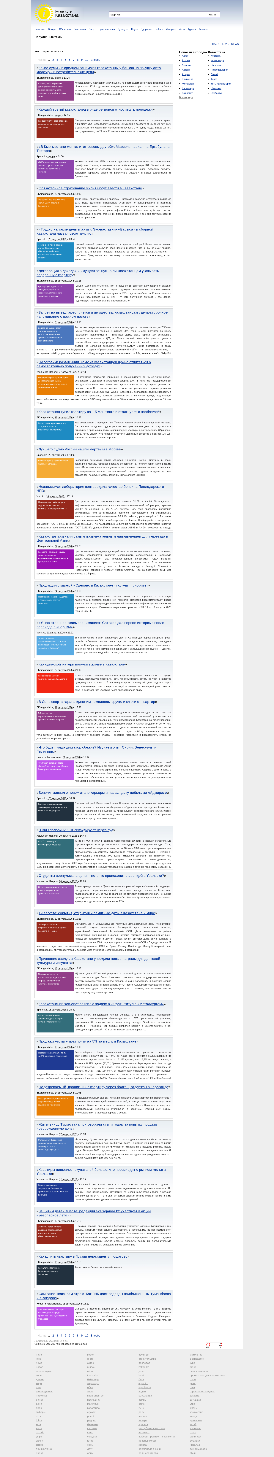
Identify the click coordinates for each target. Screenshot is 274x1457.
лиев (39, 1407)
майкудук (92, 1403)
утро (192, 1403)
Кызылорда (217, 60)
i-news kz (41, 1395)
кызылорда (145, 1395)
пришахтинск (44, 1448)
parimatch (195, 1436)
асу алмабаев (198, 1448)
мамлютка (196, 1354)
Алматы (186, 65)
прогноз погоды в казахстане (207, 1375)
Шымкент (216, 88)
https (39, 1420)
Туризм (192, 29)
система (92, 1428)
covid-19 (143, 1354)
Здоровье (146, 29)
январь (142, 1420)
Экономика (80, 29)
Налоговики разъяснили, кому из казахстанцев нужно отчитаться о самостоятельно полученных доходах (94, 364)
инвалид (195, 1444)
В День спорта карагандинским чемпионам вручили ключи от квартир (97, 702)
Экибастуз (216, 93)
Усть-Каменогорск (221, 83)
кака (38, 1424)
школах (142, 1416)
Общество (65, 29)
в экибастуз (197, 1358)
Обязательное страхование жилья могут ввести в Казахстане (90, 188)
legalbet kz (144, 1387)
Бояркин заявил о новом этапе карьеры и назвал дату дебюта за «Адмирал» (103, 793)
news (39, 1362)
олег (192, 1387)
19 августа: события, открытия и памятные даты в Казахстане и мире (97, 913)
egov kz (143, 1383)
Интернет (171, 29)
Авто (182, 29)
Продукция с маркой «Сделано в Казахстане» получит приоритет (93, 585)
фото (90, 1358)
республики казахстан (151, 1428)
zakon (39, 1440)
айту (90, 1391)
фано (193, 1366)
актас (90, 1362)
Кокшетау (187, 93)
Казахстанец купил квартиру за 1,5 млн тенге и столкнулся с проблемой (99, 412)
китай (193, 1424)
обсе (90, 1387)
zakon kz (143, 1366)
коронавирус (43, 1370)
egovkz (91, 1411)
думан (40, 1379)
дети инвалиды (199, 1370)
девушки (195, 1440)
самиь (142, 1399)
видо (39, 1383)
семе (141, 1403)
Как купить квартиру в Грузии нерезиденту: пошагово (83, 1256)
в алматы (195, 1428)
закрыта (194, 1395)
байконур (93, 1379)
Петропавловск (219, 69)
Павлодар (216, 65)
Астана (186, 69)
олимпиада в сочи (149, 1448)
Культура (123, 29)
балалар (92, 1424)
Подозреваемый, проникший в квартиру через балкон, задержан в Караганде (103, 1087)
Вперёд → (97, 59)
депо (141, 1370)
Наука (134, 29)
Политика (39, 29)
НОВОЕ (223, 43)
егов (38, 1387)
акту (38, 1416)
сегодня (92, 1436)
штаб (90, 1440)
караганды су (95, 1395)
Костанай (216, 55)
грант (193, 1432)
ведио (142, 1391)
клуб (38, 1358)
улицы (193, 1416)
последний (93, 1399)
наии (39, 1354)
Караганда (188, 88)
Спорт (92, 29)
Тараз (214, 79)
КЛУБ (202, 43)
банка (39, 1399)
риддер (91, 1420)
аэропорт (93, 1383)
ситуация (195, 1399)
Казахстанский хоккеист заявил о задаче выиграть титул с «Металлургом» (101, 1004)
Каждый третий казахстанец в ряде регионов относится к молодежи (96, 109)
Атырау (186, 74)
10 (86, 59)
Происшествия (106, 29)
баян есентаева (148, 1452)
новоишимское (147, 1440)
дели (141, 1411)
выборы (40, 1411)
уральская (196, 1420)
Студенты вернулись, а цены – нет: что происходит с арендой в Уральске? (101, 876)
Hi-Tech (159, 29)
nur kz (39, 1452)
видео (39, 1375)
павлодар (144, 1362)
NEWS (212, 43)
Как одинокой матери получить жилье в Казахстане (82, 664)
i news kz (92, 1375)
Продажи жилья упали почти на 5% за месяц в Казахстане (87, 1041)
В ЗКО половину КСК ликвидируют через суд (76, 830)
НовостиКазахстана (66, 13)
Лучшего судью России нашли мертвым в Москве (80, 449)
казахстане (196, 1411)
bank (141, 1375)
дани (39, 1403)
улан (193, 1383)
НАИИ (193, 43)
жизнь (193, 1407)
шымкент (143, 1432)
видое (39, 1444)
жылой (91, 1366)
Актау (185, 55)
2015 (141, 1407)
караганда (93, 1407)
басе (141, 1379)
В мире (52, 29)
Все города (186, 97)
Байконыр (187, 79)
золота (142, 1444)
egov (90, 1444)
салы (90, 1432)
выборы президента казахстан (157, 1436)
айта (90, 1370)
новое (39, 1366)
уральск (143, 1424)
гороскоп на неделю (202, 1391)
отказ (193, 1379)
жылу (39, 1428)
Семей (214, 74)
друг (89, 1448)
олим (90, 1452)
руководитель (44, 1391)
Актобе (186, 60)
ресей (91, 1416)
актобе (40, 1432)
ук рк (39, 1436)
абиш (193, 1452)
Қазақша (203, 29)
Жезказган (188, 83)
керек (90, 1354)
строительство (147, 1358)
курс (192, 1362)
